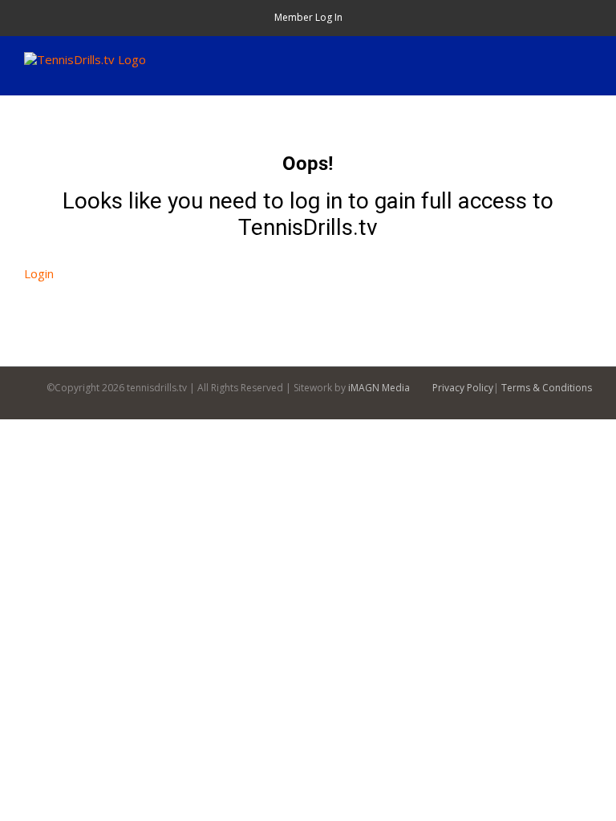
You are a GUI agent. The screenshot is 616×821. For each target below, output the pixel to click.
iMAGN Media (379, 387)
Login (39, 273)
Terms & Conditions (546, 387)
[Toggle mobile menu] (585, 60)
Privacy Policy (462, 387)
